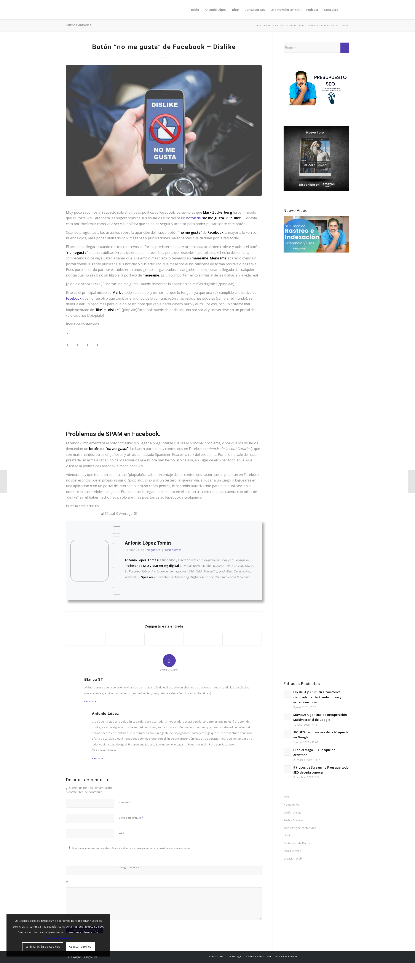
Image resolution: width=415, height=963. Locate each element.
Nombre (125, 802)
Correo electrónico (131, 818)
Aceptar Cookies (80, 947)
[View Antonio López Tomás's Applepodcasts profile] (116, 580)
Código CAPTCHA (129, 867)
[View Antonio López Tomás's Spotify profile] (116, 570)
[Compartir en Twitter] (124, 639)
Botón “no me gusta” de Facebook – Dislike (164, 47)
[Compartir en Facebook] (85, 639)
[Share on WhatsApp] (164, 639)
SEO (286, 797)
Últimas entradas (78, 25)
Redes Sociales (294, 820)
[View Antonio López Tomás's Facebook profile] (116, 530)
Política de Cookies (58, 938)
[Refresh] (96, 857)
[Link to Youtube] (333, 956)
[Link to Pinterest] (320, 956)
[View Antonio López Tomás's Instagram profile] (116, 560)
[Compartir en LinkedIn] (242, 639)
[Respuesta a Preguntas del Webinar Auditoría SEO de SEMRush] (3, 481)
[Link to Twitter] (307, 956)
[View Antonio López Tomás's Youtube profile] (116, 550)
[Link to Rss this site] (346, 956)
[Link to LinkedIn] (326, 956)
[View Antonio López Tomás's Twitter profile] (116, 540)
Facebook (74, 298)
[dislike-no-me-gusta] (164, 130)
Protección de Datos (297, 843)
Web (121, 832)
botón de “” (206, 218)
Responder (90, 701)
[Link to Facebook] (313, 956)
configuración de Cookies (43, 947)
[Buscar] (345, 9)
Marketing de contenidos (300, 828)
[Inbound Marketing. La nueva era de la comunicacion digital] (411, 481)
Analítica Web (292, 851)
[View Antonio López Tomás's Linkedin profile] (116, 590)
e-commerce (292, 805)
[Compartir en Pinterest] (203, 639)
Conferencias (292, 812)
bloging (288, 835)
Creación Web (293, 858)
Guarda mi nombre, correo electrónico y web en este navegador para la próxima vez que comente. (131, 848)
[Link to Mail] (339, 956)
